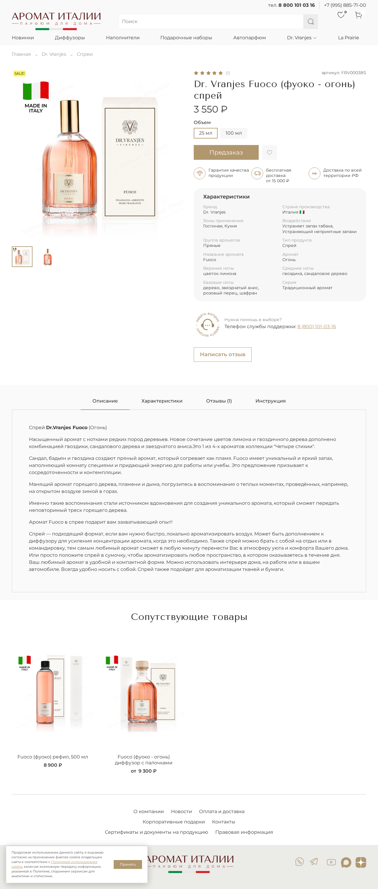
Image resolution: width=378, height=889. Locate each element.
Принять (128, 864)
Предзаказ (226, 152)
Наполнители (123, 37)
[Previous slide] (21, 155)
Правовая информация (244, 832)
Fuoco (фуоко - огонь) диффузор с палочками (143, 760)
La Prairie (348, 37)
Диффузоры (70, 37)
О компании (148, 811)
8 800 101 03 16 (296, 5)
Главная (21, 54)
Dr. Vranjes (299, 37)
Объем (202, 122)
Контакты (223, 822)
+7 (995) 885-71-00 (345, 5)
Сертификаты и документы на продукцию (156, 832)
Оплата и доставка (222, 811)
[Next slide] (175, 155)
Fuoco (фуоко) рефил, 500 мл (52, 757)
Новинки (23, 37)
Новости (181, 811)
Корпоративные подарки (174, 822)
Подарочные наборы (186, 37)
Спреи (85, 54)
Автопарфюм (249, 37)
